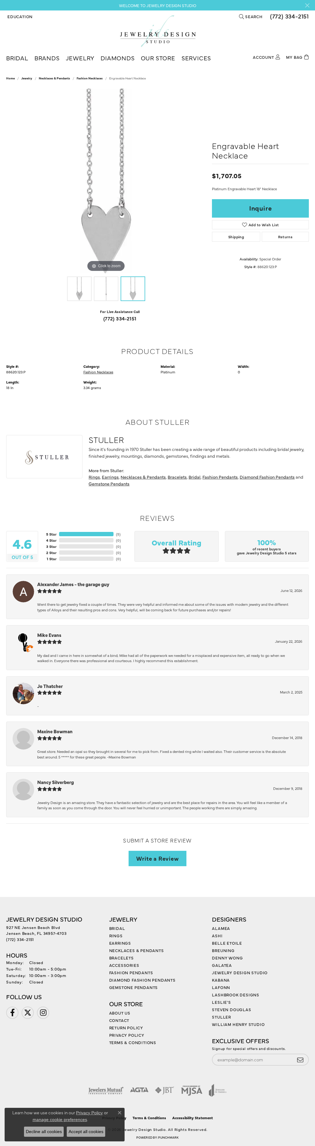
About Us (119, 1012)
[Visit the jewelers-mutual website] (106, 1090)
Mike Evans (49, 635)
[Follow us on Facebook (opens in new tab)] (12, 1013)
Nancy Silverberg (55, 782)
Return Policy (126, 1027)
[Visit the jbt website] (164, 1090)
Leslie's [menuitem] (221, 1002)
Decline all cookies (44, 1131)
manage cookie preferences (60, 1119)
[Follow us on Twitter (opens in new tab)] (28, 1013)
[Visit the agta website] (139, 1090)
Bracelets (177, 477)
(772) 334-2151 (120, 318)
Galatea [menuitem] (222, 965)
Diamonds (117, 58)
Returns (285, 236)
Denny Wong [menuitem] (227, 957)
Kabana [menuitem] (221, 980)
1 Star (52, 558)
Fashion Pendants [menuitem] (131, 972)
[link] (289, 16)
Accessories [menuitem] (124, 965)
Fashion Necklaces (90, 78)
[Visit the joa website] (218, 1090)
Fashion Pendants (220, 477)
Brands (47, 58)
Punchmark (168, 1137)
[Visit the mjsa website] (192, 1090)
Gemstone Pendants (109, 484)
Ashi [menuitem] (217, 935)
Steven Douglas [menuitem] (231, 1009)
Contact (119, 1020)
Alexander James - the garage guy (73, 584)
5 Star (51, 534)
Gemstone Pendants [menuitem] (133, 987)
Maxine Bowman (55, 731)
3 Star (51, 546)
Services (196, 58)
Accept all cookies (86, 1131)
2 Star (51, 552)
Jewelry (80, 58)
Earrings (110, 477)
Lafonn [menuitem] (221, 987)
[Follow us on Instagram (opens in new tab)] (43, 1013)
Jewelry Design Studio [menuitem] (240, 972)
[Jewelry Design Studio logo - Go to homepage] (157, 31)
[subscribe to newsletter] (300, 1059)
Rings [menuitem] (116, 935)
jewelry (26, 78)
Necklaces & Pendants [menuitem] (136, 950)
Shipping (236, 236)
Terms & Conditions (132, 1042)
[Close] (307, 5)
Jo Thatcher (50, 686)
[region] (106, 181)
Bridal (17, 58)
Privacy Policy (126, 1035)
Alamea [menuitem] (221, 928)
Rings (94, 477)
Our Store (158, 58)
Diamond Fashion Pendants (267, 477)
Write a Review (157, 858)
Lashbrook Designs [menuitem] (235, 994)
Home (10, 78)
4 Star (51, 540)
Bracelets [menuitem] (121, 957)
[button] (19, 16)
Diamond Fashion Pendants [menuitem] (142, 980)
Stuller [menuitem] (221, 1016)
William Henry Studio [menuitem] (238, 1024)
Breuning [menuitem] (223, 950)
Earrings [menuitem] (120, 943)
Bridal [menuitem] (117, 928)
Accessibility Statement (192, 1117)
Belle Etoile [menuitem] (227, 943)
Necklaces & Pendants (54, 78)
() (118, 534)
